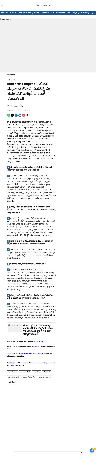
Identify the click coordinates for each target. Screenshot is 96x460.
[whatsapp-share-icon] (8, 116)
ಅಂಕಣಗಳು (45, 13)
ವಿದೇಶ (25, 13)
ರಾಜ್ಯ (2, 13)
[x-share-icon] (12, 116)
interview (36, 372)
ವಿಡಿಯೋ (69, 13)
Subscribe (11, 363)
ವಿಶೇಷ (52, 13)
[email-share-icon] (23, 116)
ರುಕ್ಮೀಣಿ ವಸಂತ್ (13, 382)
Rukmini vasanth (13, 377)
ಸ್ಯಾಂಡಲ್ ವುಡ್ (25, 372)
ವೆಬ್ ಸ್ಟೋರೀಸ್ (60, 13)
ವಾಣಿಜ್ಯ (30, 13)
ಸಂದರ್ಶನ (47, 372)
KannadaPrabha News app (30, 353)
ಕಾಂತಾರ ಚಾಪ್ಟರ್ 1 (29, 377)
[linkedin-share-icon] (19, 116)
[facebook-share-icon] (16, 116)
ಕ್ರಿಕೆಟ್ (20, 13)
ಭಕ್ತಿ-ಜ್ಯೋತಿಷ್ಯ (77, 13)
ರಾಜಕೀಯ (13, 13)
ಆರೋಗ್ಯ (86, 13)
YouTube (35, 346)
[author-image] (8, 106)
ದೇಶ (7, 13)
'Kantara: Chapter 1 (45, 377)
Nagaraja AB (15, 106)
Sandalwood (12, 372)
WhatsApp (40, 341)
